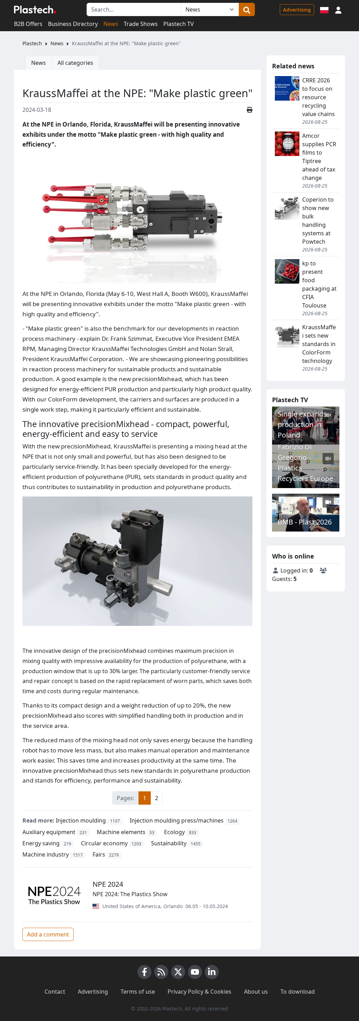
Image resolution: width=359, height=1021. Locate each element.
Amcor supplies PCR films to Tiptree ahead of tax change (319, 157)
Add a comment (48, 934)
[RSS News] (161, 972)
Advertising (297, 9)
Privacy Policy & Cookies (199, 991)
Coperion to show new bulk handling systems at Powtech (318, 220)
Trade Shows (141, 24)
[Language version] (324, 9)
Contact (55, 991)
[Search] (247, 9)
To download (297, 991)
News (110, 24)
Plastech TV (178, 24)
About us (256, 991)
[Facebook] (144, 972)
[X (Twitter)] (178, 972)
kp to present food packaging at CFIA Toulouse (319, 284)
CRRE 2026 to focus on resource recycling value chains (318, 97)
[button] (338, 9)
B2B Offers (28, 24)
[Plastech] (35, 9)
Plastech (32, 43)
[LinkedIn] (212, 972)
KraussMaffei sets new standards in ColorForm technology (319, 344)
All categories (75, 63)
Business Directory (73, 24)
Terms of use (138, 991)
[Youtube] (195, 972)
